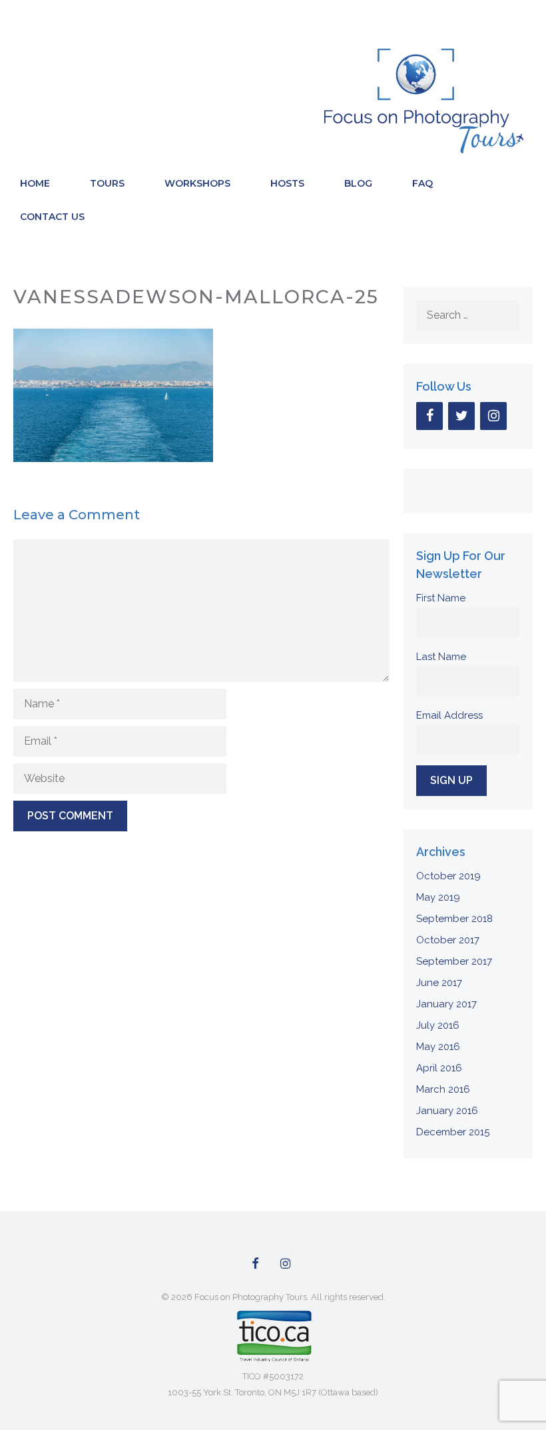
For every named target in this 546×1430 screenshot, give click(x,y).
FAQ (422, 183)
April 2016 (439, 1068)
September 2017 (454, 961)
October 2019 (448, 876)
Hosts (287, 183)
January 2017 (446, 1004)
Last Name (441, 657)
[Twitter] (461, 416)
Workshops (197, 183)
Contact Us (52, 217)
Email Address (449, 715)
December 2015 (452, 1132)
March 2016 (443, 1089)
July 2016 (437, 1025)
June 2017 (439, 983)
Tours (107, 183)
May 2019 (438, 897)
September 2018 (454, 919)
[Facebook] (429, 416)
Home (35, 183)
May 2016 (438, 1047)
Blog (358, 183)
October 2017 (447, 940)
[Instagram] (493, 416)
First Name (440, 598)
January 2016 (447, 1111)
